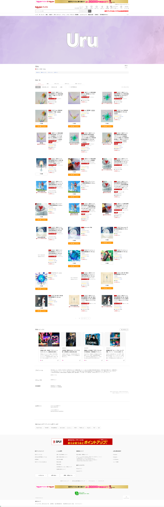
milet (99, 427)
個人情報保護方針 (58, 503)
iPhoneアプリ (79, 468)
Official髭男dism (54, 427)
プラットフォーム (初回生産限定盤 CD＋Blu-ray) (55, 205)
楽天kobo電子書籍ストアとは (41, 456)
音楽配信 (96, 14)
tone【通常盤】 (87, 110)
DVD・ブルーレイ (57, 14)
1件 (55, 169)
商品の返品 (59, 464)
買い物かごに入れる (42, 126)
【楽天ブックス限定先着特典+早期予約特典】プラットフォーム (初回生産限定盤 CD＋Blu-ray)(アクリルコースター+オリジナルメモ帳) (121, 184)
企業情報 (52, 503)
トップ (36, 14)
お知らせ (91, 8)
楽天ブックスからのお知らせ (41, 461)
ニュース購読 (115, 461)
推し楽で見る (123, 329)
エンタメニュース (83, 14)
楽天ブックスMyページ (114, 8)
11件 (122, 116)
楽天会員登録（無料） (78, 8)
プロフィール (50, 72)
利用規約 (37, 459)
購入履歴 (107, 8)
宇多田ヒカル (81, 427)
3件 (55, 145)
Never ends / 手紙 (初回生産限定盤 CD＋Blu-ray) (121, 229)
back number (62, 427)
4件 (120, 256)
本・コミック (41, 14)
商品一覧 (37, 72)
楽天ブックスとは (38, 454)
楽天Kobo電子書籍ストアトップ (78, 480)
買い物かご (87, 8)
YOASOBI (46, 427)
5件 (88, 113)
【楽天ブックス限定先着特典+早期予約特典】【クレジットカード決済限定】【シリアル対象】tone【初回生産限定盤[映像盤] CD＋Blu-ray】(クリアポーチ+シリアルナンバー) (88, 138)
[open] (126, 67)
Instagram (115, 456)
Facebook (115, 454)
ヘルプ (121, 8)
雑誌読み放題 (90, 14)
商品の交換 (59, 461)
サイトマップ (101, 480)
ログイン (80, 6)
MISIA (75, 427)
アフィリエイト (92, 480)
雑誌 (46, 14)
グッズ (68, 14)
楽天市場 (126, 6)
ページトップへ (126, 498)
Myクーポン (97, 8)
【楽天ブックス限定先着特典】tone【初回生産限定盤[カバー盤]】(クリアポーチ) (55, 94)
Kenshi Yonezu (39, 427)
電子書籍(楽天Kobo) (104, 14)
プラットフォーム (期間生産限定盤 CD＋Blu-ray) (88, 183)
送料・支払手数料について (62, 454)
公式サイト (56, 72)
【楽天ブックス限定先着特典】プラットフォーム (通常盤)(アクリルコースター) (88, 160)
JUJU (94, 427)
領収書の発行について (61, 469)
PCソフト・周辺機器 (74, 14)
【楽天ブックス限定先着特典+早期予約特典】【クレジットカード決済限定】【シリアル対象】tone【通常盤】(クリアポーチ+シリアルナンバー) (55, 136)
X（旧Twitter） (116, 459)
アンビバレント (54, 272)
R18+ (128, 14)
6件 (89, 148)
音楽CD (50, 14)
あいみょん (69, 427)
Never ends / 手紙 (88, 227)
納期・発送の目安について (62, 456)
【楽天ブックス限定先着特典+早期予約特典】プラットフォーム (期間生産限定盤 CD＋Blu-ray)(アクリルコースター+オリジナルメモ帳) (88, 206)
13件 (121, 279)
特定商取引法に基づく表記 (68, 503)
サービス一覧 (126, 8)
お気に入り (102, 8)
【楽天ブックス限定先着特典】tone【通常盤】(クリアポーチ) (88, 94)
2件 (88, 232)
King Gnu (89, 427)
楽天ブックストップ (64, 480)
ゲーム (63, 14)
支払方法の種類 (60, 459)
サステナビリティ (78, 503)
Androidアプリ (79, 471)
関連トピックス (43, 72)
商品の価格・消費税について (82, 454)
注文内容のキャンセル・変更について (64, 466)
